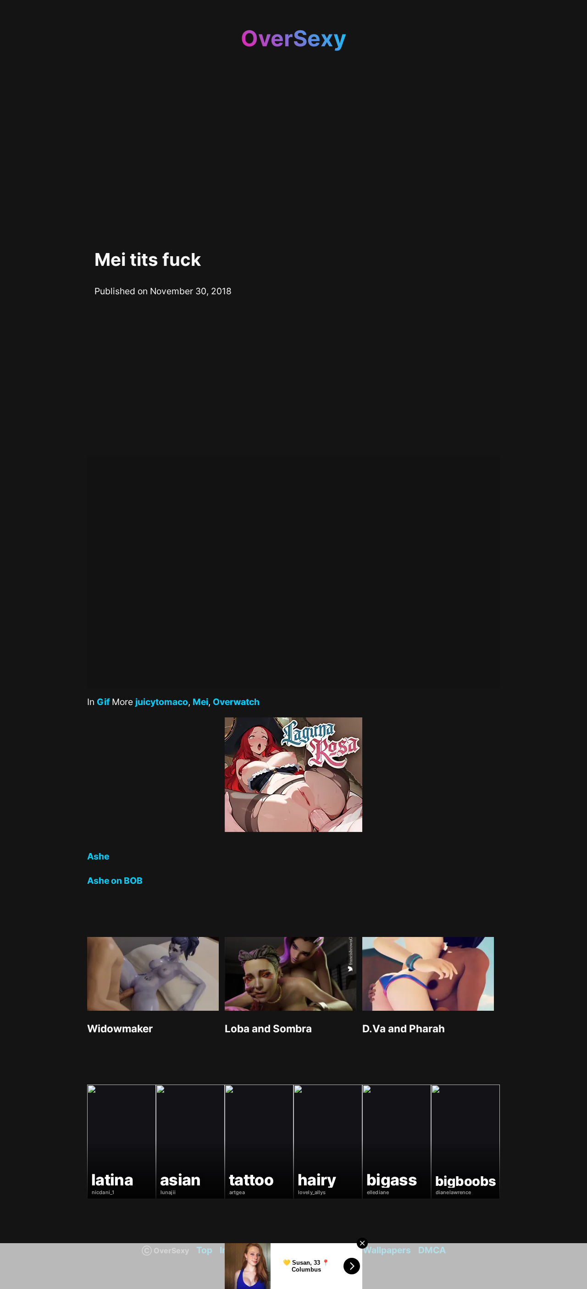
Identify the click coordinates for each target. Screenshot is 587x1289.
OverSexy (293, 38)
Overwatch (236, 701)
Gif (103, 701)
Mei (200, 701)
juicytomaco (161, 701)
